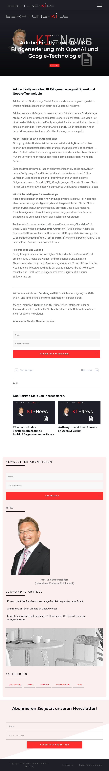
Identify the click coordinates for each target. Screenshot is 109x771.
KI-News (54, 65)
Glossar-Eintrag (15, 684)
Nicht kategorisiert (63, 684)
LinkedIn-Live (44, 684)
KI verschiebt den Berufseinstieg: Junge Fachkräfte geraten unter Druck (34, 420)
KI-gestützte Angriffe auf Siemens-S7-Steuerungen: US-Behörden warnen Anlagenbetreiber (54, 618)
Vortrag (79, 684)
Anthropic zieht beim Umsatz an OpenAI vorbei (79, 420)
